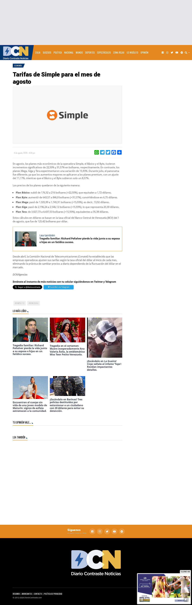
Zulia (37, 52)
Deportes (90, 52)
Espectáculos (104, 52)
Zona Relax (118, 52)
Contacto (38, 593)
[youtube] (176, 53)
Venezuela (34, 303)
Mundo (79, 52)
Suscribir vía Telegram (59, 287)
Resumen (16, 593)
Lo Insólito (132, 52)
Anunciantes (27, 593)
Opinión (144, 52)
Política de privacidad (53, 593)
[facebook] (162, 53)
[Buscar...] (188, 53)
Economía (18, 65)
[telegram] (181, 53)
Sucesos (47, 52)
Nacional (68, 52)
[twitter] (172, 53)
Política (58, 52)
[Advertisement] (96, 23)
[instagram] (167, 53)
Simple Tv (20, 303)
